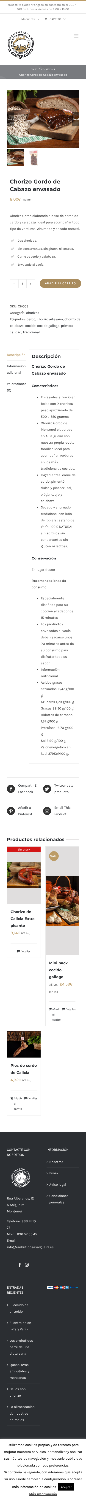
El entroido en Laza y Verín (20, 1326)
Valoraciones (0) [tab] (16, 387)
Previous (10, 119)
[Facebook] (20, 1265)
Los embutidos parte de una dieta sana (21, 1347)
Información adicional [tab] (16, 369)
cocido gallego (48, 326)
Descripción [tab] (16, 355)
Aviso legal (57, 1184)
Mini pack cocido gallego (58, 970)
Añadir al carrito (60, 283)
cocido (30, 326)
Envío (53, 1173)
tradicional (31, 332)
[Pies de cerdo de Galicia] (24, 1044)
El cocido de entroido (19, 1308)
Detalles (25, 951)
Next (76, 119)
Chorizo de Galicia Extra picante (23, 919)
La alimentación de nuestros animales (22, 1413)
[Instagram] (27, 1265)
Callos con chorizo (18, 1392)
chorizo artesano (50, 319)
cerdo (31, 319)
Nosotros (56, 1162)
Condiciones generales (59, 1199)
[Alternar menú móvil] (76, 35)
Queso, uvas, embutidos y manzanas (19, 1371)
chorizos (32, 313)
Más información (43, 1494)
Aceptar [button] (66, 1487)
